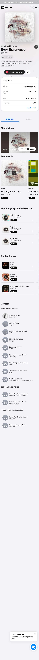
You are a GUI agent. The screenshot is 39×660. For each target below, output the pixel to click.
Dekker (12, 264)
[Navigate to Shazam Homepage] (6, 7)
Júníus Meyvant (15, 217)
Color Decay (14, 215)
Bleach (12, 274)
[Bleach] (6, 277)
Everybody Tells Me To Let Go (20, 286)
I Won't (12, 263)
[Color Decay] (6, 218)
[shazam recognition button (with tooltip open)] (33, 647)
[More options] (33, 72)
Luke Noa (13, 276)
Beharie (13, 288)
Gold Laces (14, 239)
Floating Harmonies (7, 66)
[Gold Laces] (6, 241)
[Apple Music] (4, 198)
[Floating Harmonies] (14, 179)
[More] (33, 219)
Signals (13, 227)
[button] (37, 2)
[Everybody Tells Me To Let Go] (6, 289)
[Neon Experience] (36, 47)
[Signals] (6, 229)
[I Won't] (6, 265)
